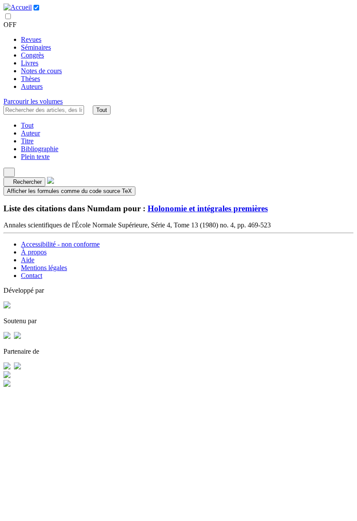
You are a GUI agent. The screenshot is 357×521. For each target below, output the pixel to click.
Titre (27, 141)
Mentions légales (44, 267)
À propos (34, 252)
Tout (101, 110)
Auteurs (32, 86)
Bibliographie (39, 148)
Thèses (30, 78)
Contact (31, 275)
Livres (29, 63)
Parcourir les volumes (33, 101)
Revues (31, 39)
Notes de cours (41, 70)
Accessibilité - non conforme (60, 244)
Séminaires (36, 47)
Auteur (30, 133)
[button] (88, 109)
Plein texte (35, 156)
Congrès (32, 55)
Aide (27, 260)
